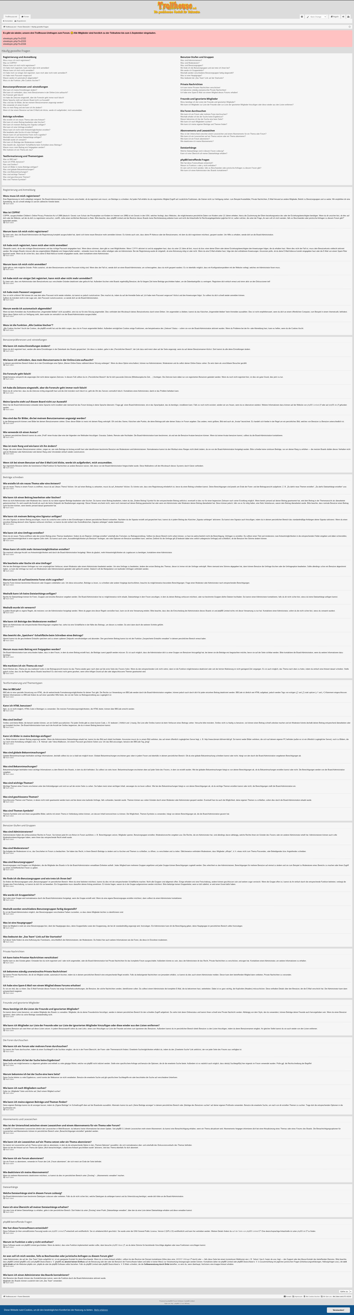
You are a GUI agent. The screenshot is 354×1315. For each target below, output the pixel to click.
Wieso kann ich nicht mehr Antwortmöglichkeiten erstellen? (26, 130)
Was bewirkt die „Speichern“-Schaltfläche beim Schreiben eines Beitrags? (32, 145)
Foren (26, 16)
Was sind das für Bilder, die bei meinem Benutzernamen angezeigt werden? (33, 103)
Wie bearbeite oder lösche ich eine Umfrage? (21, 132)
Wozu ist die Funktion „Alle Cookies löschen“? (21, 80)
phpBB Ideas (117, 1245)
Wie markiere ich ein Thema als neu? (18, 150)
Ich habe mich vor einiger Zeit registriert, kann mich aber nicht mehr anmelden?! (35, 73)
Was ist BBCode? (10, 159)
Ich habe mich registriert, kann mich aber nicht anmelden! (26, 68)
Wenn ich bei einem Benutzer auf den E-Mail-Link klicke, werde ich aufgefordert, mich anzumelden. (42, 110)
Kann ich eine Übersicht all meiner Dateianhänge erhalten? (203, 153)
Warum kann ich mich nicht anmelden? (18, 70)
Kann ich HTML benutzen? (13, 162)
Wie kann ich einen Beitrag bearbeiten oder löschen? (24, 122)
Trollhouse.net (11, 16)
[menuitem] (302, 17)
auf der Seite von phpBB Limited (245, 1231)
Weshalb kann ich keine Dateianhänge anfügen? (22, 137)
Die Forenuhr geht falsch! (13, 95)
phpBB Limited (313, 405)
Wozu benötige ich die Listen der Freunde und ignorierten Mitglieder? (207, 102)
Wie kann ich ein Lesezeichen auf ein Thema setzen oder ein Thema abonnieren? (213, 136)
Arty (172, 1303)
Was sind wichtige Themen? (14, 174)
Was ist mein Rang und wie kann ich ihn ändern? (22, 108)
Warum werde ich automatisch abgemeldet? (20, 78)
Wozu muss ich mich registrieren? (16, 60)
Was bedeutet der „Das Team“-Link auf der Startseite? (202, 78)
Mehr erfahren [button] (101, 1310)
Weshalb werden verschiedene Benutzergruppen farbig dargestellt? (207, 73)
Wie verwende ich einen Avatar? (16, 105)
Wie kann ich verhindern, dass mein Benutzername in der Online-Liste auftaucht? (35, 92)
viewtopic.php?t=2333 (14, 41)
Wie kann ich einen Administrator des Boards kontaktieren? (204, 170)
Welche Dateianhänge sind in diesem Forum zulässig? (202, 151)
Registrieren (21, 21)
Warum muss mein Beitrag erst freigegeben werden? (24, 147)
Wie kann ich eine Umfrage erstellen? (18, 127)
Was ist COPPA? (10, 63)
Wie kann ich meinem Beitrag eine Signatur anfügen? (24, 125)
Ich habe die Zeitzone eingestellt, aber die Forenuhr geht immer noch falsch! (33, 98)
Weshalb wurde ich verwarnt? (14, 140)
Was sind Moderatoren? (189, 63)
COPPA (135, 248)
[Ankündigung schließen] (350, 32)
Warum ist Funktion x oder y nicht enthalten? (198, 165)
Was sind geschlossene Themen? (16, 177)
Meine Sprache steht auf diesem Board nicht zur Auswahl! (26, 100)
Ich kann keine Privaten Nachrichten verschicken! (200, 87)
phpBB (169, 1301)
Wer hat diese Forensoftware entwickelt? (196, 163)
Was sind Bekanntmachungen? (15, 172)
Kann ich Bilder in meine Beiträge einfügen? (20, 167)
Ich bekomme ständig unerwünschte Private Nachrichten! (203, 90)
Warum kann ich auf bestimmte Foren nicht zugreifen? (24, 135)
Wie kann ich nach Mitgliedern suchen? (196, 122)
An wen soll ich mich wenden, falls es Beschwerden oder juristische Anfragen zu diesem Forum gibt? (220, 168)
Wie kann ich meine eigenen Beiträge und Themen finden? (203, 124)
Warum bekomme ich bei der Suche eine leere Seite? (201, 119)
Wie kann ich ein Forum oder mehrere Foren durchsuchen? (203, 114)
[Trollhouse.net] (177, 7)
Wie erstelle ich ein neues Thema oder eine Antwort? (24, 120)
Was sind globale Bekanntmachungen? (18, 169)
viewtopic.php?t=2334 (14, 44)
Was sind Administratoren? (191, 60)
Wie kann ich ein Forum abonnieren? (195, 139)
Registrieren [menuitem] (349, 17)
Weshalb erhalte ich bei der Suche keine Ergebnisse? (201, 117)
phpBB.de (333, 405)
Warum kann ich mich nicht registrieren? (19, 65)
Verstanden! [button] (338, 1310)
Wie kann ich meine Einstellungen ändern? (20, 90)
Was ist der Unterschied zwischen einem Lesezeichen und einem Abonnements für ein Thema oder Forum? (223, 134)
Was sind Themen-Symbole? (14, 180)
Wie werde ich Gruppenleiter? (192, 70)
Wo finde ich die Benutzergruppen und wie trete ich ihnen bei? (205, 68)
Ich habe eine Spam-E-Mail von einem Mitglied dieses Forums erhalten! (209, 92)
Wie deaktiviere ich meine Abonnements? (197, 141)
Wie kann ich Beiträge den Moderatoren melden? (22, 142)
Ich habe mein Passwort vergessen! (17, 75)
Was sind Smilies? (10, 164)
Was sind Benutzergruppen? (191, 65)
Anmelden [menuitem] (343, 17)
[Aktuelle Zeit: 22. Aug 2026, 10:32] (350, 26)
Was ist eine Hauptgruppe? (191, 75)
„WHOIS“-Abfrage (183, 1259)
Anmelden (9, 21)
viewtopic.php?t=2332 (14, 38)
